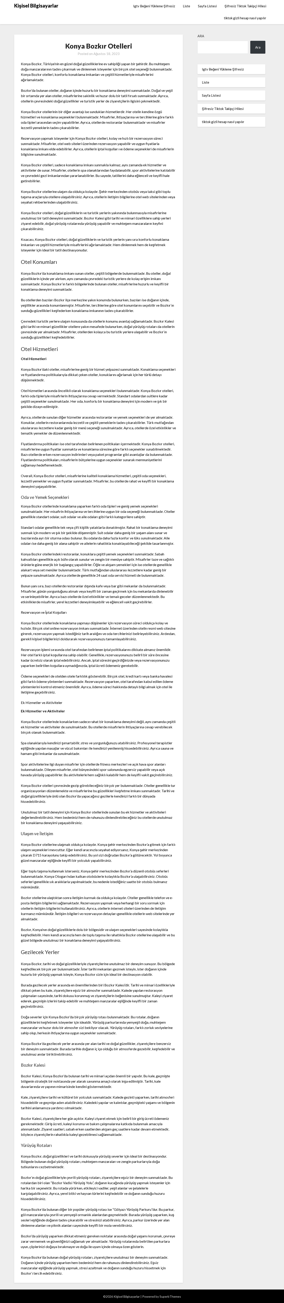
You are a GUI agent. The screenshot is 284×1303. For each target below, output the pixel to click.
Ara (200, 36)
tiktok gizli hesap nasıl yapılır (245, 18)
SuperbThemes (170, 1296)
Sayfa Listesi (207, 6)
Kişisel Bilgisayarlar (36, 6)
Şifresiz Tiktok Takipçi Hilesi (245, 6)
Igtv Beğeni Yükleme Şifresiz (154, 6)
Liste (186, 6)
